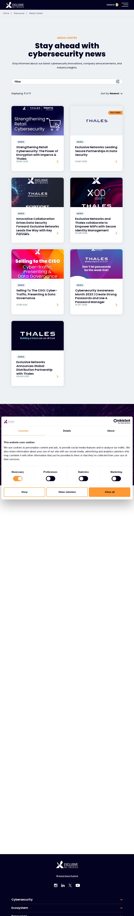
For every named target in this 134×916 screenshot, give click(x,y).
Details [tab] (67, 430)
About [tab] (110, 430)
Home (7, 13)
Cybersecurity (22, 899)
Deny (24, 492)
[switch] (50, 478)
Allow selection (67, 492)
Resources (20, 13)
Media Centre (36, 13)
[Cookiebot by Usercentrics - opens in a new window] (116, 421)
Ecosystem (19, 907)
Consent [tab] (23, 430)
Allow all (110, 492)
